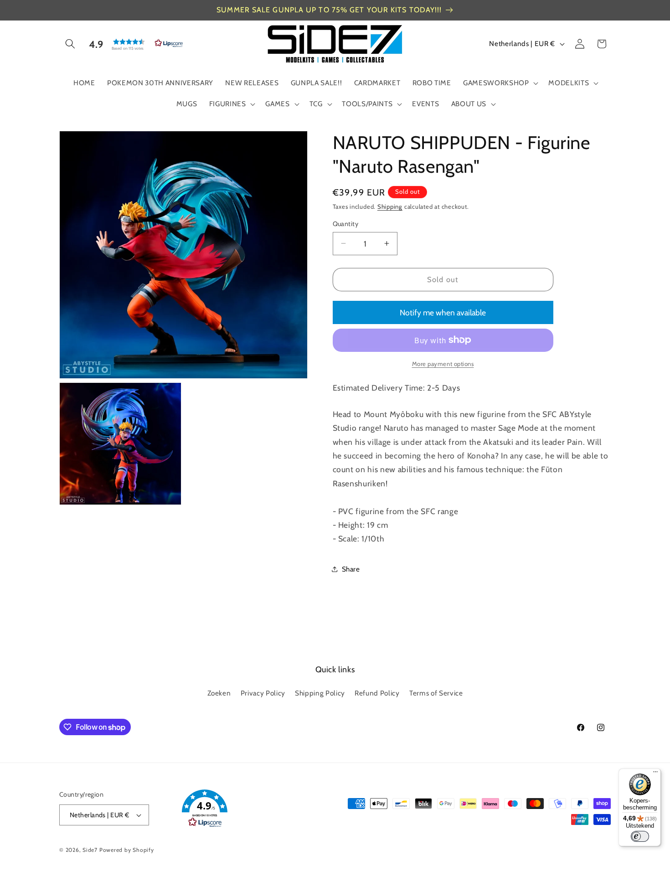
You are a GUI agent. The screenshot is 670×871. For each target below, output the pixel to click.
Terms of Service (436, 693)
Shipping (389, 206)
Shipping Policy (320, 693)
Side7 (90, 849)
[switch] (640, 836)
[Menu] (655, 773)
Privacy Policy (263, 693)
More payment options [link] (443, 363)
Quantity (346, 224)
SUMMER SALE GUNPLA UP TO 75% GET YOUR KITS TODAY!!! (329, 9)
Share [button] (351, 569)
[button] (70, 44)
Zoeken (219, 693)
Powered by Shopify (126, 849)
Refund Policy (377, 693)
